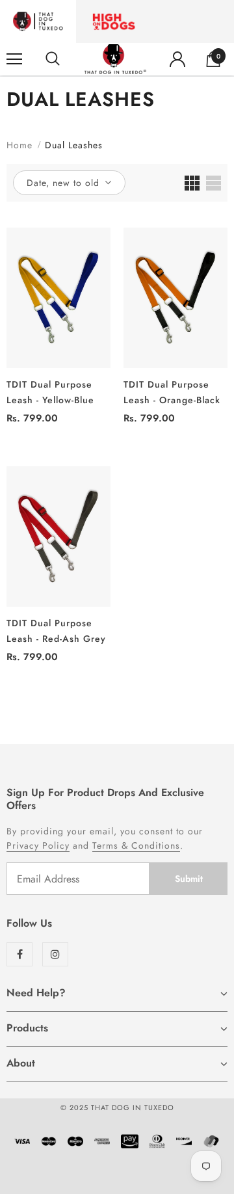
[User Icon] (177, 59)
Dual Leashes (74, 145)
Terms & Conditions (136, 845)
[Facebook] (19, 954)
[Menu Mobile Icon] (14, 59)
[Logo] (115, 58)
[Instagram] (55, 954)
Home (19, 145)
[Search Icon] (53, 59)
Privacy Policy (38, 845)
